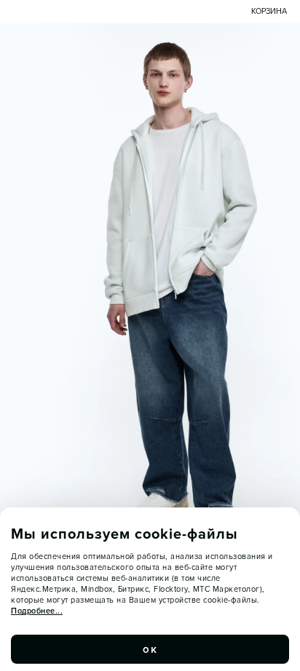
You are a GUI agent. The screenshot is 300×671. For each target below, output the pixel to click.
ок (150, 649)
